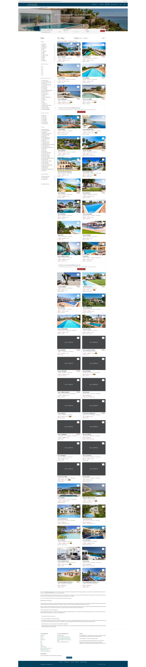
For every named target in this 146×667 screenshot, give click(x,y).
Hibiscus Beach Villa (89, 508)
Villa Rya (60, 235)
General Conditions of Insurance (45, 658)
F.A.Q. (41, 654)
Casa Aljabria (62, 286)
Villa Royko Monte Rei (65, 171)
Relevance (77, 38)
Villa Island (61, 129)
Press (41, 652)
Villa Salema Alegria (89, 350)
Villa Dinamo (62, 214)
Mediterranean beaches (49, 602)
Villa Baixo (86, 78)
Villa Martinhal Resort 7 (65, 592)
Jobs (41, 651)
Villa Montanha (63, 329)
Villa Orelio (61, 550)
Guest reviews (42, 650)
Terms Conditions (43, 657)
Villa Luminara (62, 444)
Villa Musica (86, 193)
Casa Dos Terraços (89, 423)
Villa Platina (87, 329)
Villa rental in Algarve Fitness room (63, 652)
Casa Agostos (87, 286)
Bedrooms (86, 38)
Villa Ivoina (61, 307)
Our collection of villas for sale (45, 661)
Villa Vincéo (62, 423)
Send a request (81, 111)
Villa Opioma (62, 56)
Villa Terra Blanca (63, 402)
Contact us (107, 4)
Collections (42, 645)
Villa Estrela (87, 381)
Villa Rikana (61, 193)
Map (104, 38)
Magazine (102, 4)
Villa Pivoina (87, 235)
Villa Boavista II (63, 529)
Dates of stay (65, 29)
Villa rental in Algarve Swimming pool (63, 647)
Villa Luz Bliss (87, 466)
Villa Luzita (86, 487)
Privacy (41, 655)
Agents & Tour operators (44, 660)
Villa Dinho (61, 508)
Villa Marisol (62, 466)
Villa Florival (87, 444)
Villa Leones (61, 350)
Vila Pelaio (86, 402)
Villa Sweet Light (88, 171)
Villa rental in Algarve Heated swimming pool (64, 650)
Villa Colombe (87, 99)
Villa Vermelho (62, 99)
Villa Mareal (61, 78)
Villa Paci (86, 256)
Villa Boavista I (87, 529)
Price (81, 38)
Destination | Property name (46, 29)
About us (42, 648)
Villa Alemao (62, 150)
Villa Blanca (87, 550)
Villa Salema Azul (88, 129)
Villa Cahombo (87, 214)
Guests (87, 29)
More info (59, 1)
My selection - (114, 4)
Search (102, 30)
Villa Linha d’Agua (63, 256)
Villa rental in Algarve (60, 645)
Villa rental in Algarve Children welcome (63, 648)
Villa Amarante (87, 307)
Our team (42, 647)
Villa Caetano (62, 371)
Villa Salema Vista (63, 571)
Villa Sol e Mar (62, 487)
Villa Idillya (86, 56)
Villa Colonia (87, 150)
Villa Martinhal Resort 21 (91, 592)
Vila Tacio (86, 571)
